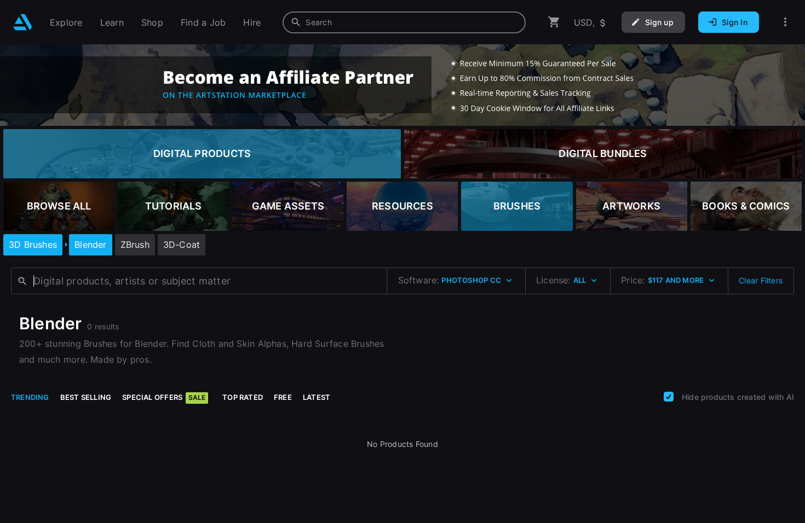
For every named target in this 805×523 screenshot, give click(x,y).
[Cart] (554, 22)
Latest (316, 397)
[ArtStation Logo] (22, 22)
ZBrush (135, 244)
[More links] (785, 22)
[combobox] (404, 22)
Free (283, 397)
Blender (90, 244)
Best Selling (86, 397)
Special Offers (163, 397)
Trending (30, 397)
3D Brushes (33, 244)
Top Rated (242, 397)
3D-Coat (181, 244)
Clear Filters (761, 280)
